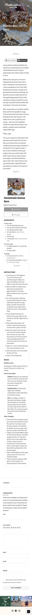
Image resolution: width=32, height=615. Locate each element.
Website (5, 570)
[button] (28, 6)
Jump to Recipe (11, 60)
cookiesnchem (7, 493)
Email (4, 561)
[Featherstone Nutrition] (13, 5)
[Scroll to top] (28, 611)
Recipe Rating (6, 527)
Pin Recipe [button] (17, 215)
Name (5, 552)
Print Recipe (23, 60)
